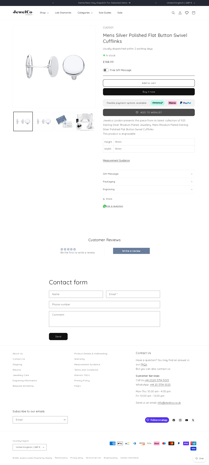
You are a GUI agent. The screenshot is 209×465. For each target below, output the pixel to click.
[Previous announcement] (53, 3)
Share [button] (109, 198)
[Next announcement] (156, 3)
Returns (17, 369)
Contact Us (19, 359)
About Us (18, 353)
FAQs (144, 364)
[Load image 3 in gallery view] (64, 121)
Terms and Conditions (86, 369)
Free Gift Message (120, 70)
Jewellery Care (21, 375)
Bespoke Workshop (23, 385)
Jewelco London (27, 458)
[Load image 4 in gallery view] (84, 121)
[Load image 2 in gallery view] (43, 121)
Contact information (130, 458)
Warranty (79, 359)
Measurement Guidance (116, 160)
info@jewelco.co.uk (169, 402)
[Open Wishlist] (186, 12)
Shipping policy (111, 458)
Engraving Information (25, 380)
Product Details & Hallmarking (90, 353)
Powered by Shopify (43, 458)
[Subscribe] (64, 419)
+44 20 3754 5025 (160, 384)
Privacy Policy (82, 380)
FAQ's (77, 385)
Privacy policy (76, 458)
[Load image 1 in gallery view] (23, 121)
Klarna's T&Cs (82, 375)
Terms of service (93, 458)
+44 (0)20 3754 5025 (157, 380)
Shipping (17, 364)
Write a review (131, 250)
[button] (173, 12)
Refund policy (61, 458)
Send (58, 336)
